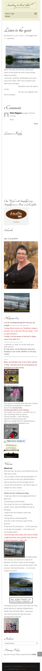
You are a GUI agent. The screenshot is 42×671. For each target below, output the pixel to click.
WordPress (22, 669)
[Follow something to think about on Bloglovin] (16, 442)
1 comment (9, 38)
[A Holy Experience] (11, 385)
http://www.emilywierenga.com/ (15, 419)
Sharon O (10, 35)
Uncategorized (31, 35)
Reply (36, 123)
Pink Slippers (16, 113)
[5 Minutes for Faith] (11, 383)
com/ (27, 423)
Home (7, 16)
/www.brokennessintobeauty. (16, 423)
